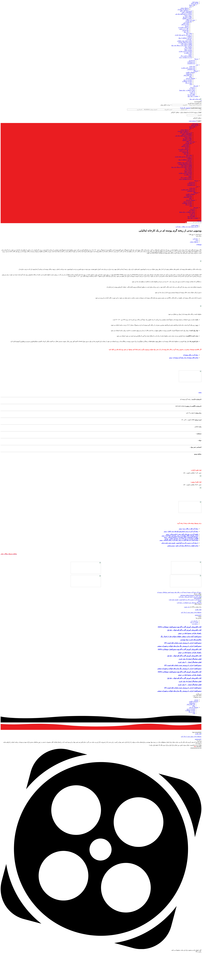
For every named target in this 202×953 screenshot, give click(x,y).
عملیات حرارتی (188, 48)
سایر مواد (186, 32)
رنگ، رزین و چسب (184, 29)
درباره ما (192, 87)
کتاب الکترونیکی (187, 75)
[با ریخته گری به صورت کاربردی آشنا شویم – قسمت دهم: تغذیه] (197, 598)
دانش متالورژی (188, 53)
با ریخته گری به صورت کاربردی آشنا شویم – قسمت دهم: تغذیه (185, 599)
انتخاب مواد (189, 33)
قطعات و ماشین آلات (186, 44)
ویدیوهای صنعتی (184, 8)
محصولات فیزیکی (190, 78)
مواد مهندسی (188, 21)
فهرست (199, 220)
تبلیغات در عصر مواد (193, 96)
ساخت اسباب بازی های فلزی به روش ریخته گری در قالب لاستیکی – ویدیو (179, 540)
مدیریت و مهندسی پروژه (185, 57)
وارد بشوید (187, 607)
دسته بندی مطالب (190, 20)
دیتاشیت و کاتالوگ (187, 18)
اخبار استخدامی (191, 69)
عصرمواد (195, 85)
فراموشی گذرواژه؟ (185, 108)
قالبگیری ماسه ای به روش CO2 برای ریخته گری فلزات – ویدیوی (181, 538)
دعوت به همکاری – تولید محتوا (187, 90)
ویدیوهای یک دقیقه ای (183, 9)
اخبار (197, 65)
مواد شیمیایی (185, 30)
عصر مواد (167, 592)
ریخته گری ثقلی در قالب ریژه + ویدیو (188, 528)
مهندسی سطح (188, 50)
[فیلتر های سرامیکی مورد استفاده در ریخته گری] (199, 601)
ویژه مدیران (192, 60)
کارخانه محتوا (194, 3)
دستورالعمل (189, 73)
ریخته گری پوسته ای (192, 592)
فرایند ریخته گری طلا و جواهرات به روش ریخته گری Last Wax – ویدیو (180, 535)
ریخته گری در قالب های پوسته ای (178, 592)
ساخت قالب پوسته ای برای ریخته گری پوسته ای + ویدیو (183, 357)
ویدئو (190, 6)
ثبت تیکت (192, 93)
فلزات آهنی (186, 23)
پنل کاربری (192, 91)
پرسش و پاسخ (188, 15)
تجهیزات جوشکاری (187, 81)
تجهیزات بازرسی (187, 79)
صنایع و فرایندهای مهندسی (185, 42)
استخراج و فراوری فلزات (185, 51)
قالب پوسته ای (161, 592)
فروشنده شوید (192, 120)
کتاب (190, 84)
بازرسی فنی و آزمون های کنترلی (183, 35)
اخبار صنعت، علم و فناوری (188, 68)
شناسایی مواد (188, 47)
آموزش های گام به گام (186, 11)
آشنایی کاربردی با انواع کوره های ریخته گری (190, 596)
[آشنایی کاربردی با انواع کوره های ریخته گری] (191, 595)
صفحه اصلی (195, 2)
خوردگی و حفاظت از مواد (185, 38)
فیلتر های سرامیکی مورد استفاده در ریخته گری (189, 602)
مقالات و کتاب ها (187, 17)
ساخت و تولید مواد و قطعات (184, 41)
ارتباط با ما (192, 88)
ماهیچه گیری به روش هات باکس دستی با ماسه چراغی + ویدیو (182, 534)
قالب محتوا (192, 5)
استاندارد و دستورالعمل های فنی (183, 14)
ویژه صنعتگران (191, 62)
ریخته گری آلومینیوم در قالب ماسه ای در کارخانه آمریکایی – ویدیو (181, 537)
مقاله (190, 76)
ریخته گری (189, 39)
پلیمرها (187, 26)
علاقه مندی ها (191, 94)
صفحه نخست (194, 225)
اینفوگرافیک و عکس (186, 12)
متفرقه (196, 700)
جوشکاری (189, 36)
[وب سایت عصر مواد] (195, 99)
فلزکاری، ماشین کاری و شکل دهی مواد (181, 45)
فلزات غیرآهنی (185, 24)
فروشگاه (195, 70)
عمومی (190, 54)
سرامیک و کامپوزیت (183, 27)
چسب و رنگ (188, 82)
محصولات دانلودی (190, 72)
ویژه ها (196, 59)
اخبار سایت (192, 66)
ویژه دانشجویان (191, 63)
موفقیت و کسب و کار (186, 56)
